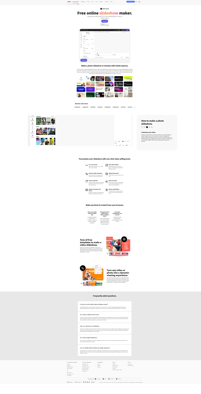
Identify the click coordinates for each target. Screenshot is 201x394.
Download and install (115, 365)
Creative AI (68, 364)
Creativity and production (85, 368)
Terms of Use (115, 382)
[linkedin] (89, 382)
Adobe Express (83, 1)
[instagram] (85, 382)
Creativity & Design (75, 1)
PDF (67, 369)
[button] (136, 2)
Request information (130, 365)
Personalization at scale (85, 364)
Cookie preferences (120, 382)
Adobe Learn (114, 368)
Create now (105, 21)
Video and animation (69, 368)
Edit (92, 1)
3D (67, 371)
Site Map (137, 382)
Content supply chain (85, 365)
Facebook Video (77, 107)
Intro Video (130, 107)
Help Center (114, 364)
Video (74, 4)
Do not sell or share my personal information (129, 382)
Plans (111, 1)
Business (101, 1)
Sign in (139, 1)
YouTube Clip (100, 107)
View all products (69, 375)
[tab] (142, 127)
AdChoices (141, 382)
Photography (68, 365)
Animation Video (115, 107)
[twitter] (87, 382)
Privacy (112, 382)
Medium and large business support (117, 369)
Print (96, 1)
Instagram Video (85, 107)
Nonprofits (98, 365)
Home (68, 4)
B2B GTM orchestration (85, 369)
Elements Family (69, 372)
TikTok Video (93, 107)
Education (106, 1)
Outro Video (123, 107)
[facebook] (83, 382)
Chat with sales (130, 364)
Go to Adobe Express (130, 1)
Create (88, 1)
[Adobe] (69, 1)
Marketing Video (107, 107)
